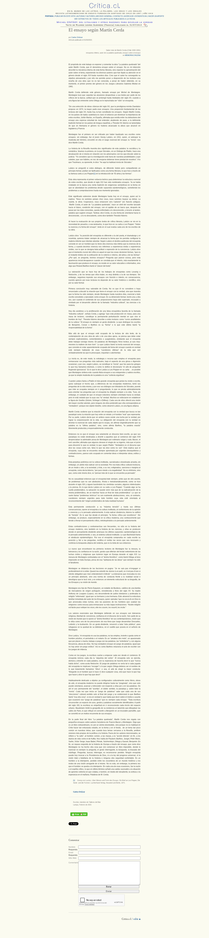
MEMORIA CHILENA (132, 55)
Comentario (73, 862)
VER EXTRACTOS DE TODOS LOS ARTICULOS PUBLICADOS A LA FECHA (104, 19)
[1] (94, 174)
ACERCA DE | (129, 16)
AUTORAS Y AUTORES (86, 16)
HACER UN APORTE (156, 16)
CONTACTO (118, 16)
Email (71, 852)
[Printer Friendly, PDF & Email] (79, 814)
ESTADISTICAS (141, 16)
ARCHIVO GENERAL (104, 16)
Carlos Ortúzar (77, 37)
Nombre (72, 847)
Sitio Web (73, 858)
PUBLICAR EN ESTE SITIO (65, 16)
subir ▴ (136, 919)
